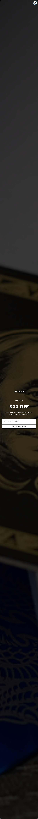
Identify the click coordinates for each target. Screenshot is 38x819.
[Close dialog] (35, 3)
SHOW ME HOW (19, 426)
